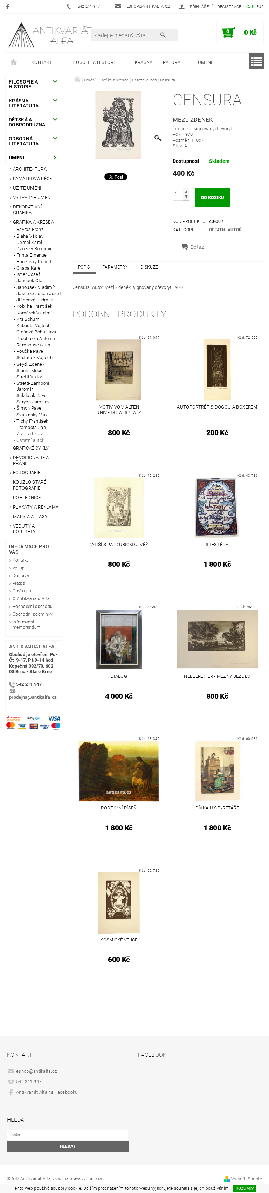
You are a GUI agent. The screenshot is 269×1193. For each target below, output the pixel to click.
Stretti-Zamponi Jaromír (32, 385)
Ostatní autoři (30, 440)
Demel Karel (29, 242)
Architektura (30, 169)
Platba (19, 583)
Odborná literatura (24, 141)
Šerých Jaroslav (33, 401)
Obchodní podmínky (33, 614)
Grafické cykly (31, 448)
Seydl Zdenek (30, 364)
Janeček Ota (29, 280)
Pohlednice (27, 497)
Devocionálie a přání (31, 460)
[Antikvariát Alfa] (50, 34)
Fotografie (26, 472)
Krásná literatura (157, 62)
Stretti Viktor (29, 376)
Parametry (115, 267)
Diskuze (149, 267)
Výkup (19, 567)
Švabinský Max (31, 414)
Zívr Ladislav (29, 433)
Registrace (229, 7)
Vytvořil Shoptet (247, 1178)
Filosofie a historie (93, 62)
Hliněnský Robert (33, 261)
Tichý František (32, 421)
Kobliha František (34, 306)
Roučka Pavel (30, 351)
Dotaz (197, 247)
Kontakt (42, 62)
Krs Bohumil (29, 319)
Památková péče (32, 178)
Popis (84, 267)
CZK (250, 6)
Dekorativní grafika (27, 209)
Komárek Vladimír (35, 313)
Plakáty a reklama (35, 507)
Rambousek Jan (33, 344)
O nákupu (22, 591)
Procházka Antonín (35, 338)
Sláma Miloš (29, 370)
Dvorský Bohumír (34, 248)
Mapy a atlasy (30, 516)
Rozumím (245, 1188)
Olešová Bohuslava (36, 331)
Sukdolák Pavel (32, 395)
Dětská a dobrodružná (27, 122)
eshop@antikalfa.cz (36, 1071)
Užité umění (27, 188)
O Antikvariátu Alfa (31, 598)
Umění (205, 62)
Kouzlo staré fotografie (29, 484)
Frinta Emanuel (32, 255)
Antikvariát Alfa (31, 646)
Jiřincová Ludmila (34, 300)
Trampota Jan (31, 427)
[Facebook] (9, 6)
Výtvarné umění (32, 197)
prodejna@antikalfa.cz (33, 697)
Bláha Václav (29, 236)
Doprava (21, 575)
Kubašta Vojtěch (33, 325)
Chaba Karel (29, 268)
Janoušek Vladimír (35, 287)
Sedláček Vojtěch (34, 357)
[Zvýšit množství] (186, 191)
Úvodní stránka (14, 62)
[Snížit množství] (186, 197)
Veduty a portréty (24, 528)
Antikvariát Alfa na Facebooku (46, 1092)
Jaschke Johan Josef (38, 293)
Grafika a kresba (33, 222)
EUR (260, 7)
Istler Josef (28, 274)
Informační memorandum (27, 624)
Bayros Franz (29, 229)
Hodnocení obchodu (33, 606)
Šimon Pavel (29, 408)
